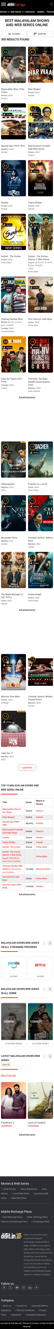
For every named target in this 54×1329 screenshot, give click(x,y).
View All (5, 1064)
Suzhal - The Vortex (11, 847)
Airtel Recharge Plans (12, 1217)
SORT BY (42, 34)
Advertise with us (39, 1306)
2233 (40, 1043)
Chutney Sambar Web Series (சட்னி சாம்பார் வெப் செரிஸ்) (12, 869)
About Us (6, 1306)
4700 (13, 1043)
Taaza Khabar (8, 842)
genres (40, 12)
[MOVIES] (8, 12)
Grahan (5, 837)
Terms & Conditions (25, 1310)
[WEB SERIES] (22, 12)
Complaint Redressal (36, 1315)
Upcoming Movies (28, 1189)
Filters (16, 34)
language (30, 12)
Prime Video (41, 847)
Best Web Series (18, 1198)
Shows (13, 976)
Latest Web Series (20, 1193)
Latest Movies (9, 1189)
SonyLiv (39, 811)
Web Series (15, 12)
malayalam (8, 1075)
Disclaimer (16, 1315)
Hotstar (39, 817)
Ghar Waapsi (8, 817)
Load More (27, 767)
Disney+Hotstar (43, 869)
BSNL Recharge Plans (37, 1217)
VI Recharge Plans (41, 1221)
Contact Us (21, 1306)
